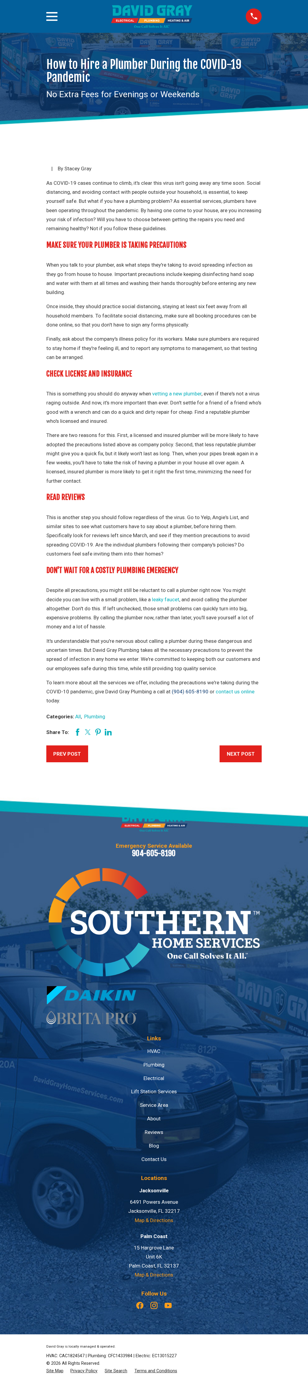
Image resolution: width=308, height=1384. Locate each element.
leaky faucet (165, 599)
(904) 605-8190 (190, 692)
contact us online (235, 692)
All (78, 717)
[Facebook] (139, 1305)
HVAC (153, 1051)
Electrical (153, 1078)
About (154, 1119)
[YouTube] (168, 1305)
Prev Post (67, 754)
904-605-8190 (154, 853)
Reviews (154, 1132)
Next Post (241, 754)
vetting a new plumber (177, 394)
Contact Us (154, 1159)
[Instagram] (154, 1305)
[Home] (151, 16)
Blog (154, 1146)
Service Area (154, 1105)
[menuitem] (54, 1371)
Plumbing (94, 717)
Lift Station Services (154, 1091)
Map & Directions (154, 1220)
